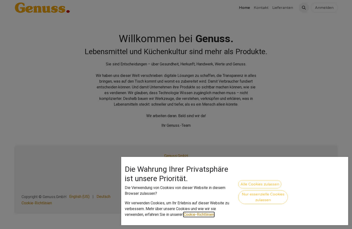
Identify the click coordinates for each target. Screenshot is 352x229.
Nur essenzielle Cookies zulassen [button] (263, 197)
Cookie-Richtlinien (199, 214)
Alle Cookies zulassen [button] (259, 184)
